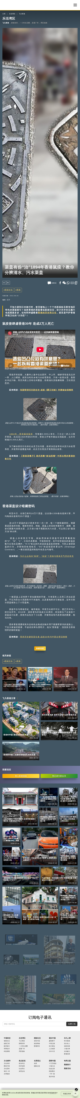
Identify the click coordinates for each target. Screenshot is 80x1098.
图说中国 (7, 1066)
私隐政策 (53, 1093)
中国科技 (7, 1038)
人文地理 (52, 1048)
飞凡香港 (22, 14)
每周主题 (67, 1061)
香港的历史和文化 (47, 313)
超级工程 (7, 1043)
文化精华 (7, 1061)
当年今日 (52, 1051)
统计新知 (52, 1046)
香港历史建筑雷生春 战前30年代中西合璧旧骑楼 (43, 637)
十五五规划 (43, 682)
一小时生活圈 (25, 23)
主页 (4, 14)
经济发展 (22, 1066)
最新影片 (67, 1064)
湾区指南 (44, 23)
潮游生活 (37, 1038)
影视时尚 (37, 1046)
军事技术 (7, 1048)
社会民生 (22, 1068)
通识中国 (52, 1038)
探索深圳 (14, 23)
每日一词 (7, 1071)
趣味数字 (52, 1041)
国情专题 (32, 682)
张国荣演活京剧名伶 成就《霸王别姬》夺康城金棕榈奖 (46, 390)
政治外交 (22, 1063)
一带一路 (52, 1074)
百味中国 (37, 1041)
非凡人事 (6, 682)
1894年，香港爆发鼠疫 (21, 434)
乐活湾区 (12, 14)
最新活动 (67, 1068)
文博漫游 (7, 1074)
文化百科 (7, 1068)
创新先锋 (67, 1046)
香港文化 (9, 290)
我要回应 (40, 648)
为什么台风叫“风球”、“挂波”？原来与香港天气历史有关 (47, 556)
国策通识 (52, 1071)
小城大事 (67, 1048)
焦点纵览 (22, 1061)
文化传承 (7, 1063)
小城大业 (52, 1066)
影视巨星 (16, 682)
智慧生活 (7, 1041)
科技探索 (7, 1051)
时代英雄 (67, 1041)
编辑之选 (37, 1066)
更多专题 (52, 1076)
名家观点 (37, 1061)
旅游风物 (37, 1043)
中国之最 (52, 1043)
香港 (19, 290)
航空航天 (7, 1046)
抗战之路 (52, 1068)
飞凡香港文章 (9, 698)
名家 (35, 1063)
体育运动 (22, 1071)
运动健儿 (67, 1051)
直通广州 (35, 23)
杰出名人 (67, 682)
